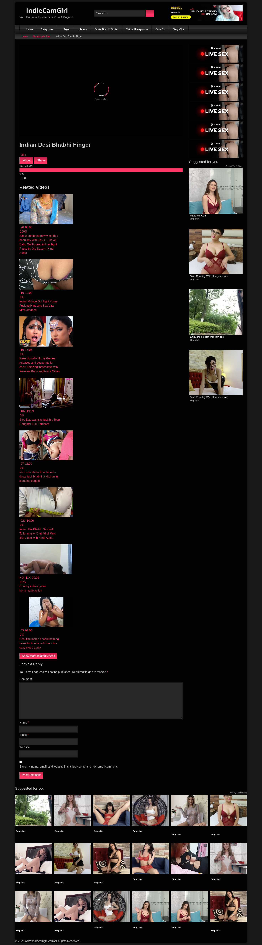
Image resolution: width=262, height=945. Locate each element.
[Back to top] (251, 934)
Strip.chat (194, 219)
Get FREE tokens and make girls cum (32, 877)
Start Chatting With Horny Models (209, 276)
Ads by (234, 166)
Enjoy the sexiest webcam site (207, 336)
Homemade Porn (41, 36)
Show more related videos (38, 656)
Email (24, 734)
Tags (66, 29)
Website (24, 747)
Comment (25, 679)
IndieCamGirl (46, 10)
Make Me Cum (198, 215)
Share (41, 160)
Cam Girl (160, 29)
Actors (83, 29)
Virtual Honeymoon (137, 29)
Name (24, 722)
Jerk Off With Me (64, 828)
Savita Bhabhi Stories (106, 29)
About (26, 160)
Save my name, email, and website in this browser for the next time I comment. (68, 766)
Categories (47, 29)
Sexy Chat (179, 29)
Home (29, 29)
